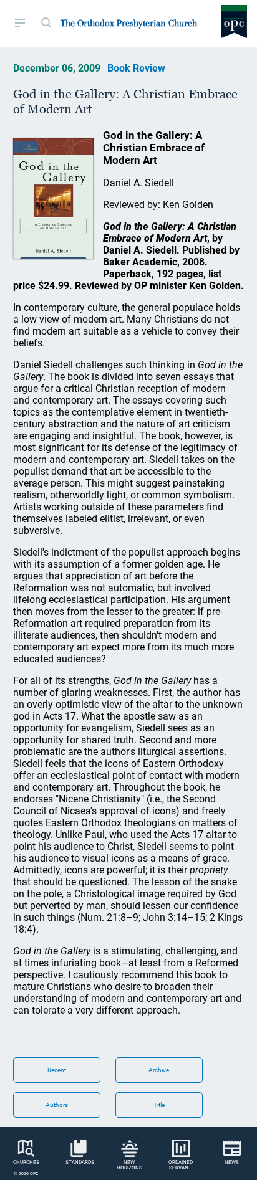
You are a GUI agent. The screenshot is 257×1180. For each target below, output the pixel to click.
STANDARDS (79, 1162)
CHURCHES (26, 1162)
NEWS (232, 1162)
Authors (57, 1104)
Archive (158, 1070)
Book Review (136, 68)
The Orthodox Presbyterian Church (129, 23)
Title (159, 1104)
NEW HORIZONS (129, 1165)
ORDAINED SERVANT (180, 1165)
